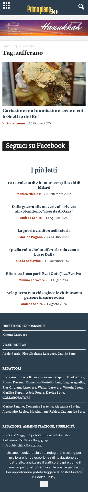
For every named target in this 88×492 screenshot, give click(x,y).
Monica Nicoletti (30, 194)
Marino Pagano (31, 237)
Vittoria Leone (13, 123)
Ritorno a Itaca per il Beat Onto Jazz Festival (44, 274)
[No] (81, 469)
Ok (44, 484)
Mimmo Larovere (32, 280)
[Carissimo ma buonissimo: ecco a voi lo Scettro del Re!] (44, 84)
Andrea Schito (31, 218)
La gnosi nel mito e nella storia (44, 231)
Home (5, 46)
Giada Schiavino (28, 261)
